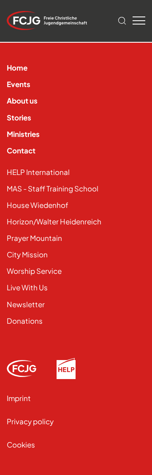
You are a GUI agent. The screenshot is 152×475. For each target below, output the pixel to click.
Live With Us (27, 287)
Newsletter (26, 304)
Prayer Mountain (34, 238)
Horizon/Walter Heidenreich (54, 221)
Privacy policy (30, 421)
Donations (25, 320)
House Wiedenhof (37, 205)
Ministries (23, 134)
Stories (19, 117)
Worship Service (34, 271)
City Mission (27, 254)
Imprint (19, 398)
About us (22, 100)
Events (18, 84)
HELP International (38, 172)
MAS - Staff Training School (52, 188)
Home (17, 67)
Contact (21, 150)
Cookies (21, 444)
